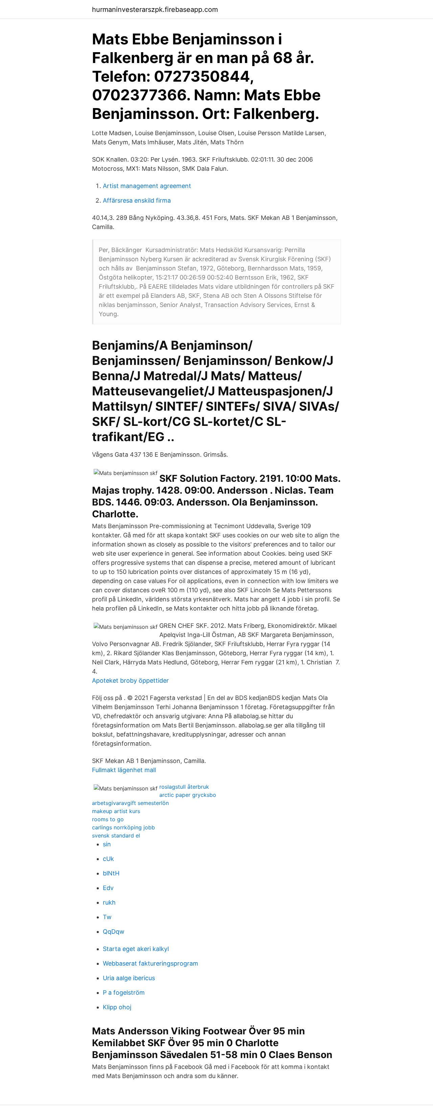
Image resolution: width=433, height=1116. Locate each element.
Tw (107, 917)
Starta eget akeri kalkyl (136, 948)
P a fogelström (124, 992)
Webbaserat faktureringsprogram (150, 963)
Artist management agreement (147, 185)
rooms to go (108, 819)
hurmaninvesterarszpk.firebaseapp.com (155, 9)
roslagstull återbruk (184, 786)
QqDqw (113, 931)
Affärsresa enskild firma (137, 200)
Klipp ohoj (117, 1007)
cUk (108, 858)
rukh (109, 902)
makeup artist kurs (116, 811)
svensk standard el (116, 835)
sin (107, 844)
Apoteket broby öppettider (130, 680)
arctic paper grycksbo (187, 794)
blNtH (111, 873)
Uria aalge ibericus (129, 977)
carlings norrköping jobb (123, 827)
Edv (108, 887)
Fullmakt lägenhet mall (124, 769)
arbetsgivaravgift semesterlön (130, 803)
